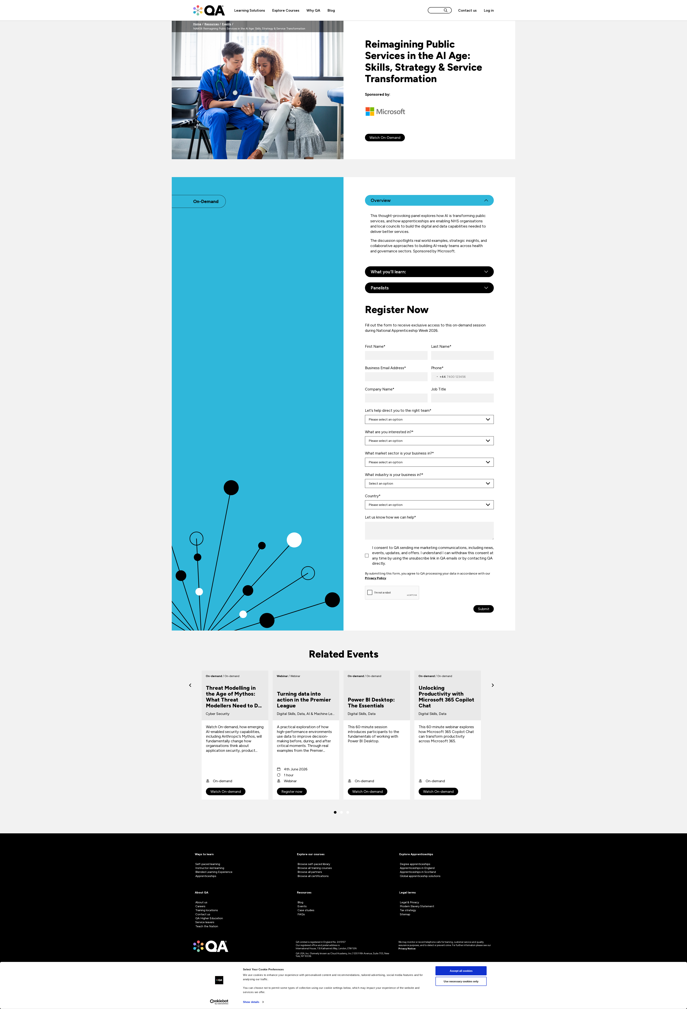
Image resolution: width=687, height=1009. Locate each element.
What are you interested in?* (389, 432)
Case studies (306, 910)
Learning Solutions (249, 10)
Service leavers (204, 922)
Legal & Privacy (409, 902)
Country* (373, 496)
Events (226, 24)
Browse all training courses (315, 868)
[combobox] (438, 376)
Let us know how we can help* (390, 517)
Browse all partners (310, 872)
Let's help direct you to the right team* (398, 410)
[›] (492, 685)
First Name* (375, 346)
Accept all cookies (461, 970)
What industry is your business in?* (394, 474)
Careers (200, 906)
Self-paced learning (207, 864)
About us (201, 902)
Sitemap (405, 914)
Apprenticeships (205, 876)
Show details (251, 1001)
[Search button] (445, 10)
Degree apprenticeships (415, 864)
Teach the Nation (206, 926)
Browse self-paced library (314, 864)
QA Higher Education (209, 918)
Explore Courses (285, 10)
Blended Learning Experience (213, 872)
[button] (335, 812)
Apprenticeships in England (417, 868)
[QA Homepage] (209, 10)
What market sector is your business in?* (399, 453)
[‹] (190, 685)
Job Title (438, 389)
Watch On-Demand (384, 137)
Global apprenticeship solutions (420, 876)
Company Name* (379, 389)
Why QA (313, 10)
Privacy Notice (407, 948)
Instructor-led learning (209, 868)
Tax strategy (408, 910)
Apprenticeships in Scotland (418, 872)
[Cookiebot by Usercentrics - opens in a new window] (219, 1002)
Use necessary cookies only (461, 981)
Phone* (437, 368)
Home (197, 24)
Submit (483, 609)
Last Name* (441, 346)
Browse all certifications (313, 876)
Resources (211, 24)
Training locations (206, 910)
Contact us (467, 10)
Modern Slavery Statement (417, 906)
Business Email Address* (385, 368)
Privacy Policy (375, 578)
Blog (331, 10)
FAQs (301, 914)
